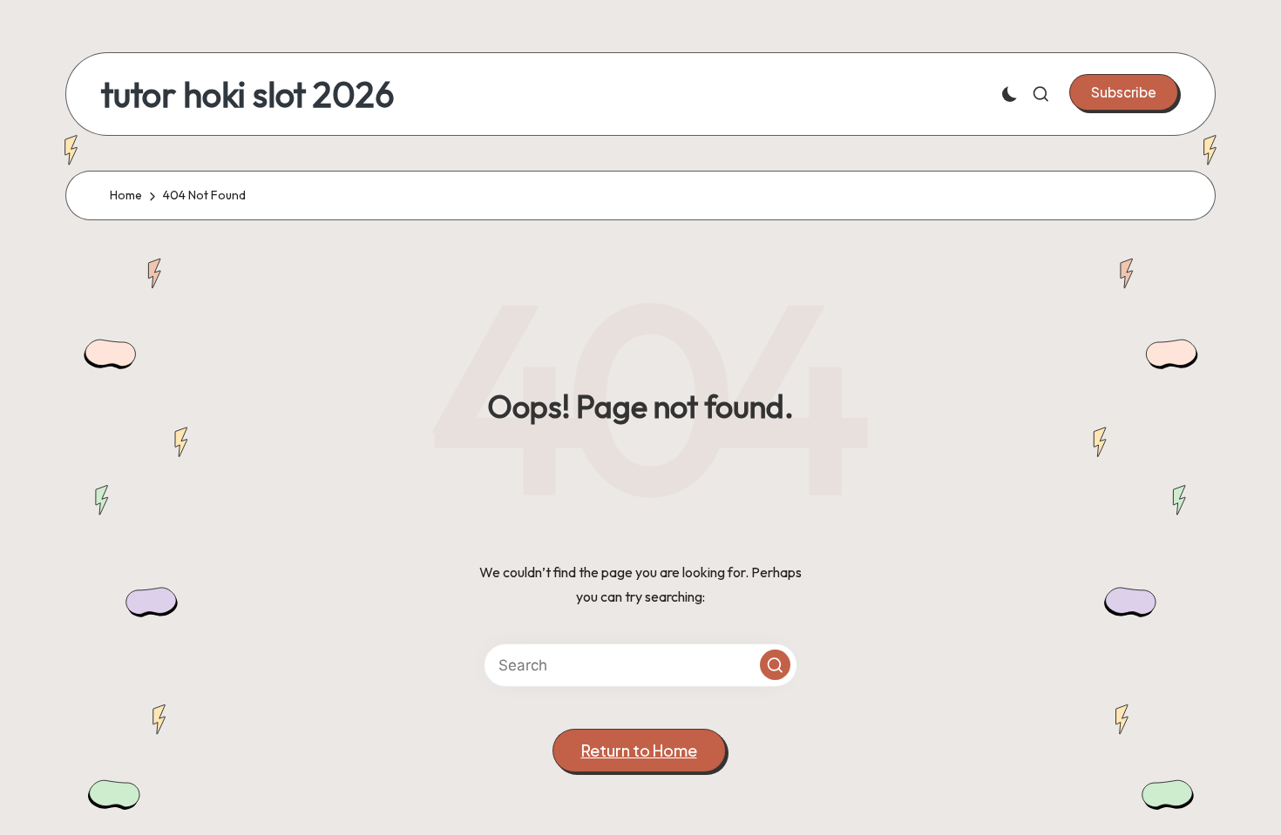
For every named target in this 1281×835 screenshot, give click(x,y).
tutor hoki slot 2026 (248, 94)
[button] (1123, 92)
